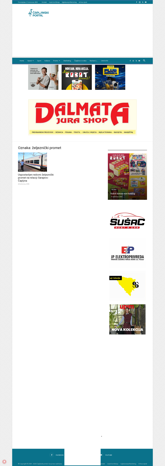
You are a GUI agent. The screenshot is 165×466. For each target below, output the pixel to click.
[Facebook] (136, 2)
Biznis (21, 170)
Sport (39, 61)
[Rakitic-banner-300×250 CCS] (43, 89)
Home (22, 61)
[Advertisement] (82, 40)
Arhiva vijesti (83, 2)
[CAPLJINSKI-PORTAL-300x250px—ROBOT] (77, 89)
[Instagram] (139, 2)
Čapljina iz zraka (80, 61)
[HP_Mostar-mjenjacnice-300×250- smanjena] (127, 300)
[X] (142, 2)
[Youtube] (145, 2)
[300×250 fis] (110, 77)
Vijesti (29, 61)
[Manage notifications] (4, 462)
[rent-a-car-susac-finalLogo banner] (127, 235)
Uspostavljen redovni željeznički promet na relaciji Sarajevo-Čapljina (36, 177)
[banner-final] (127, 334)
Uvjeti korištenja (54, 2)
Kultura (47, 61)
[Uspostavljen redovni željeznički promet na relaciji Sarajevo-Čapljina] (37, 162)
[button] (144, 61)
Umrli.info (104, 61)
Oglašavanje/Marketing (69, 2)
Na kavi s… (94, 61)
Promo (55, 61)
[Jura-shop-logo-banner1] (82, 135)
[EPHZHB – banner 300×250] (127, 267)
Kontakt (44, 2)
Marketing (67, 61)
